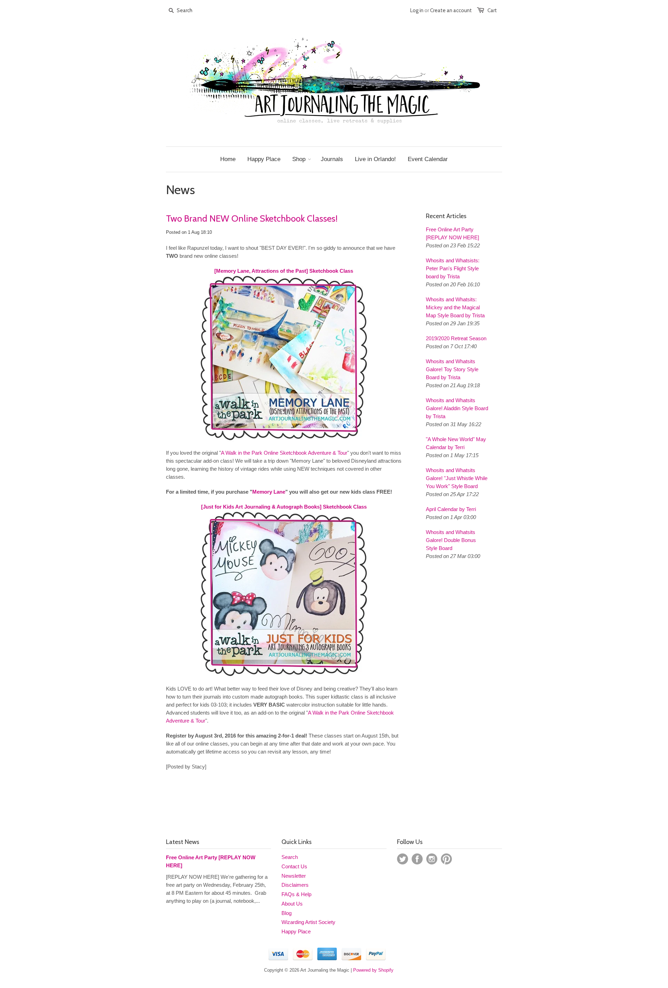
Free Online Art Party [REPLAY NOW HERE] (452, 233)
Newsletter (293, 876)
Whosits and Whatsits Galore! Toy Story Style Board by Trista (452, 369)
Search (289, 857)
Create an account (451, 10)
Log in (416, 10)
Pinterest (446, 858)
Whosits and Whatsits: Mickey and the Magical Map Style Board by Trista (455, 307)
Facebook (417, 858)
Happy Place (296, 931)
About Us (292, 904)
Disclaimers (295, 885)
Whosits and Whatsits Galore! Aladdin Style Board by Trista (457, 408)
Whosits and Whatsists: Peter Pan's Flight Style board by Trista (452, 268)
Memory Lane (268, 492)
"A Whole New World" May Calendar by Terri (456, 443)
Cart (492, 10)
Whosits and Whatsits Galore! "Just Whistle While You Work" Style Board (456, 478)
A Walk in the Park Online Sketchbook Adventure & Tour (284, 453)
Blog (286, 913)
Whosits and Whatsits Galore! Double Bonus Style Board (451, 540)
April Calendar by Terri (451, 509)
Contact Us (294, 866)
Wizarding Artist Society (308, 922)
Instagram (431, 858)
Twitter (402, 858)
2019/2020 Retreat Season (456, 338)
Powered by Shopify (373, 970)
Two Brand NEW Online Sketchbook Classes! (251, 218)
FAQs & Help (296, 894)
